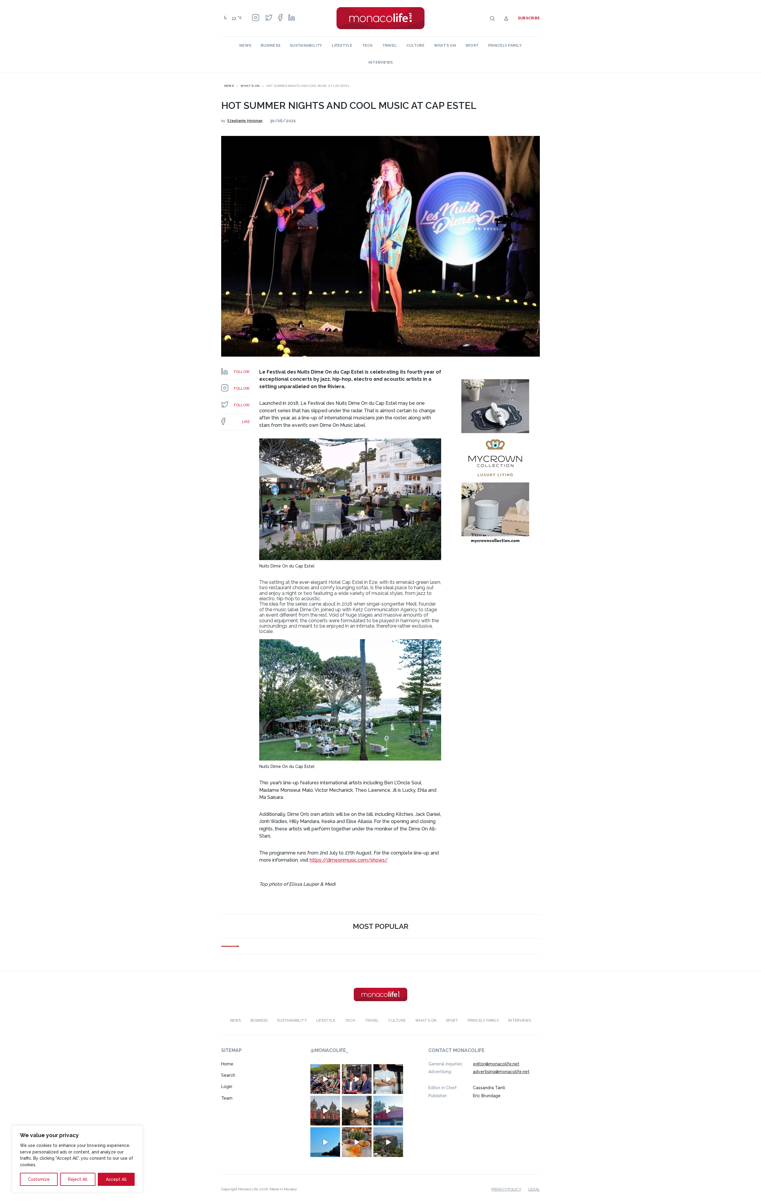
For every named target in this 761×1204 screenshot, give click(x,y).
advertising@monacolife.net (501, 1071)
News (245, 45)
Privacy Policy (506, 1189)
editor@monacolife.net (496, 1064)
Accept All (116, 1179)
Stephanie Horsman (244, 121)
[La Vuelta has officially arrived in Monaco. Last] (325, 1110)
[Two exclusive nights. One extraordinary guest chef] (388, 1079)
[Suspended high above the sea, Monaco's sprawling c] (388, 1142)
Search (228, 1075)
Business (270, 45)
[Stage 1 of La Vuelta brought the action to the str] (357, 1079)
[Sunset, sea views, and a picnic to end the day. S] (357, 1110)
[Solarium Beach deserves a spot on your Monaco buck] (325, 1142)
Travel (389, 45)
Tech (367, 45)
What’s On (445, 45)
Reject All (77, 1179)
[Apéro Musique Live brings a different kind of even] (388, 1110)
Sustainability (306, 45)
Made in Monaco (283, 1189)
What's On (250, 85)
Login (226, 1086)
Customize (39, 1179)
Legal (534, 1189)
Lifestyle (342, 45)
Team (226, 1098)
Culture (415, 45)
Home (227, 1064)
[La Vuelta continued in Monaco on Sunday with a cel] (325, 1079)
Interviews (380, 62)
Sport (472, 45)
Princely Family (505, 45)
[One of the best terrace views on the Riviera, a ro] (357, 1142)
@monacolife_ (329, 1050)
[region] (77, 1158)
